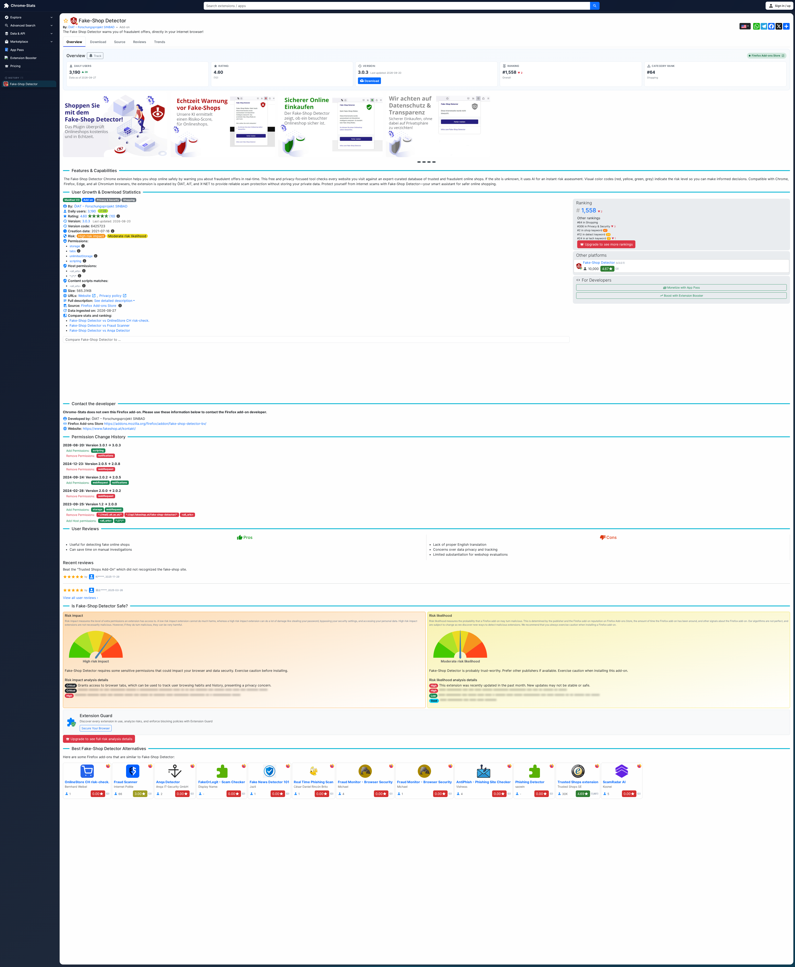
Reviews (139, 42)
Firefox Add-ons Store (766, 55)
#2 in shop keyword (592, 230)
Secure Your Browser (96, 728)
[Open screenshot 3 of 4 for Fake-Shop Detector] (330, 124)
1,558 (591, 210)
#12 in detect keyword (593, 234)
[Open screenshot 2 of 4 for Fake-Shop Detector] (223, 124)
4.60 (97, 216)
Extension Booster (23, 58)
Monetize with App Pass (683, 287)
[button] (779, 6)
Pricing (15, 66)
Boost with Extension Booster (683, 295)
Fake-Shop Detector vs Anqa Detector (100, 330)
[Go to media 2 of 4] (424, 161)
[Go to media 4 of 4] (433, 161)
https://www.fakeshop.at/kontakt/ (109, 428)
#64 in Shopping (587, 222)
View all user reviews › (80, 598)
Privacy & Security (108, 199)
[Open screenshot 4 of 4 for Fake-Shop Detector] (438, 124)
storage (75, 246)
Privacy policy (111, 296)
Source (119, 42)
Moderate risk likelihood (127, 236)
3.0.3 (86, 221)
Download (98, 42)
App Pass (17, 50)
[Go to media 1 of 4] (419, 161)
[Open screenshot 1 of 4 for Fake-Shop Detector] (115, 124)
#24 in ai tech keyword (593, 238)
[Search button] (595, 6)
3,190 (92, 211)
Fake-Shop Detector (599, 262)
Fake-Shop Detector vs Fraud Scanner (100, 325)
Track (97, 56)
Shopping (129, 199)
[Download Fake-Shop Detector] (426, 74)
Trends (159, 42)
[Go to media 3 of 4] (428, 161)
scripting (75, 261)
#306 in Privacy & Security (594, 226)
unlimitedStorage (81, 256)
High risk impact (91, 236)
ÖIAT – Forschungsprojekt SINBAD (91, 27)
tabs (73, 251)
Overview (74, 42)
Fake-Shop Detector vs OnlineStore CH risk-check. (109, 320)
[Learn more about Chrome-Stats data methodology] (120, 305)
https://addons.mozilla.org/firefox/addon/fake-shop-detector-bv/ (155, 423)
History (16, 77)
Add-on (124, 27)
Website (85, 296)
